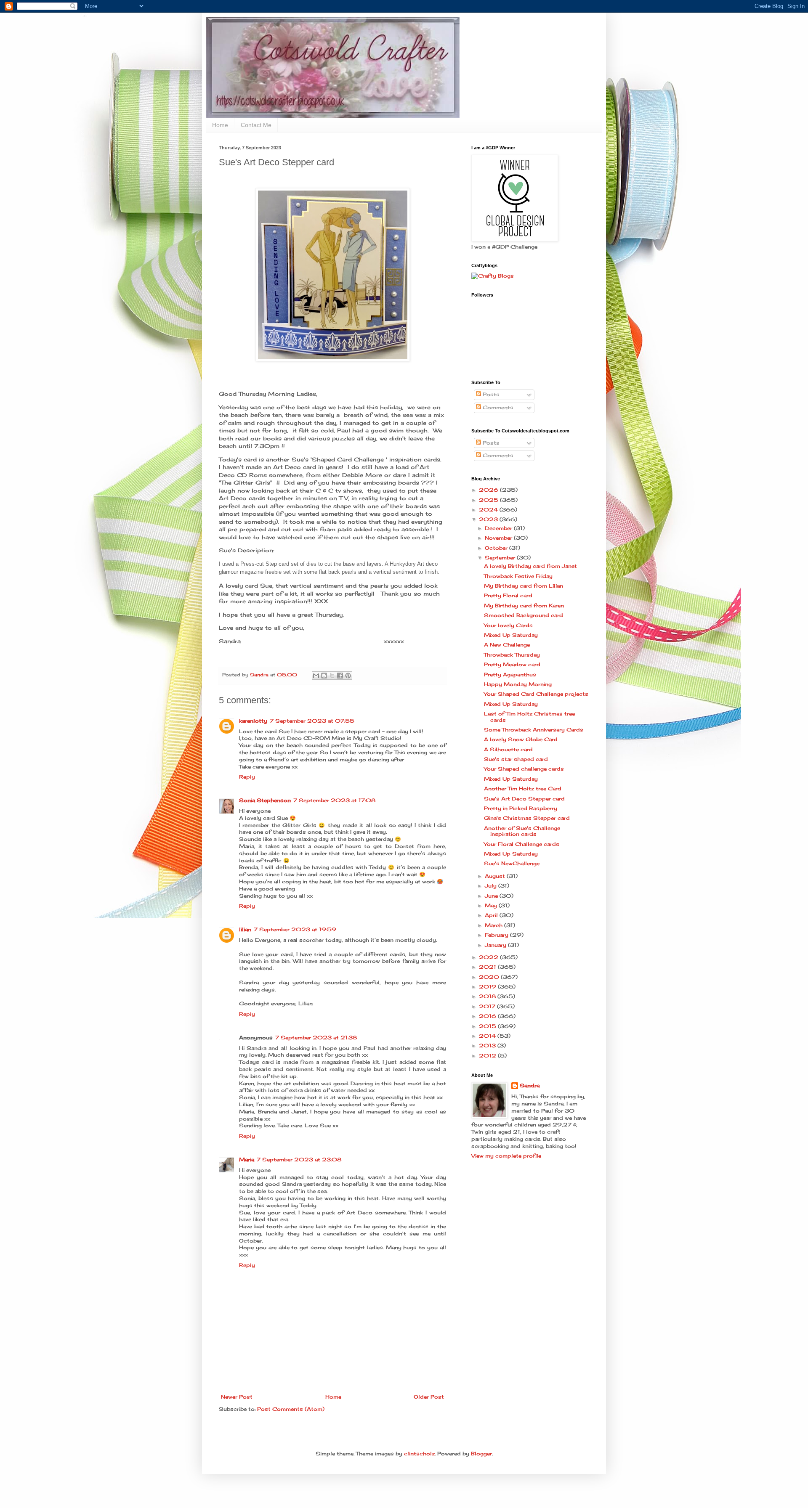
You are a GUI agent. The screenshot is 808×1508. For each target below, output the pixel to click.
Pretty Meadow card (512, 664)
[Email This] (316, 675)
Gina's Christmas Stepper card (527, 818)
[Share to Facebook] (340, 675)
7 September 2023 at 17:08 (334, 800)
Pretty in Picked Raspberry (520, 808)
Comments (497, 407)
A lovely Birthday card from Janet (530, 566)
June (492, 896)
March (494, 925)
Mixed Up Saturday (511, 635)
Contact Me (256, 125)
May (492, 905)
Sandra (530, 1085)
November (499, 538)
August (496, 876)
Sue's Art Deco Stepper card (524, 798)
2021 (488, 967)
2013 (488, 1045)
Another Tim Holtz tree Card (522, 788)
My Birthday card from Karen (524, 605)
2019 (488, 986)
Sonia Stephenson (265, 800)
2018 (488, 996)
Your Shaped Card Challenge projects (536, 694)
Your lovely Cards (508, 625)
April (492, 915)
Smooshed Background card (523, 615)
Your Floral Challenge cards (521, 844)
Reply (247, 777)
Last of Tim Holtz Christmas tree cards (529, 716)
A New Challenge (507, 644)
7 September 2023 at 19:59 (295, 929)
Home (220, 125)
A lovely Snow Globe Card (521, 739)
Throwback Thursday (512, 655)
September (501, 557)
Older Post (429, 1397)
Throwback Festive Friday (518, 576)
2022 (489, 957)
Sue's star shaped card (516, 759)
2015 (488, 1026)
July (491, 886)
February (497, 935)
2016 (488, 1016)
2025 (489, 500)
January (496, 945)
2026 (489, 490)
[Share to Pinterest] (348, 675)
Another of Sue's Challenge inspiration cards (522, 831)
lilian (245, 929)
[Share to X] (332, 675)
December (499, 528)
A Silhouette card (508, 749)
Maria (246, 1159)
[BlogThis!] (324, 675)
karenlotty (253, 721)
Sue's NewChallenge (512, 863)
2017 (488, 1006)
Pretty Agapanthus (510, 674)
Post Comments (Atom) (290, 1409)
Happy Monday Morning (518, 684)
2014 (488, 1036)
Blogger (481, 1453)
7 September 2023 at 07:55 (312, 721)
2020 (490, 977)
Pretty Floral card (508, 595)
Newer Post (236, 1397)
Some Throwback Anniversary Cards (533, 729)
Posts (490, 394)
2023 (489, 519)
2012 (488, 1055)
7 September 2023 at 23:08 (299, 1159)
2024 (489, 509)
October (497, 548)
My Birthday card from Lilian (523, 586)
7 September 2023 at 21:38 (316, 1037)
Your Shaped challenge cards (524, 769)
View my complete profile (506, 1156)
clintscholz (419, 1453)
